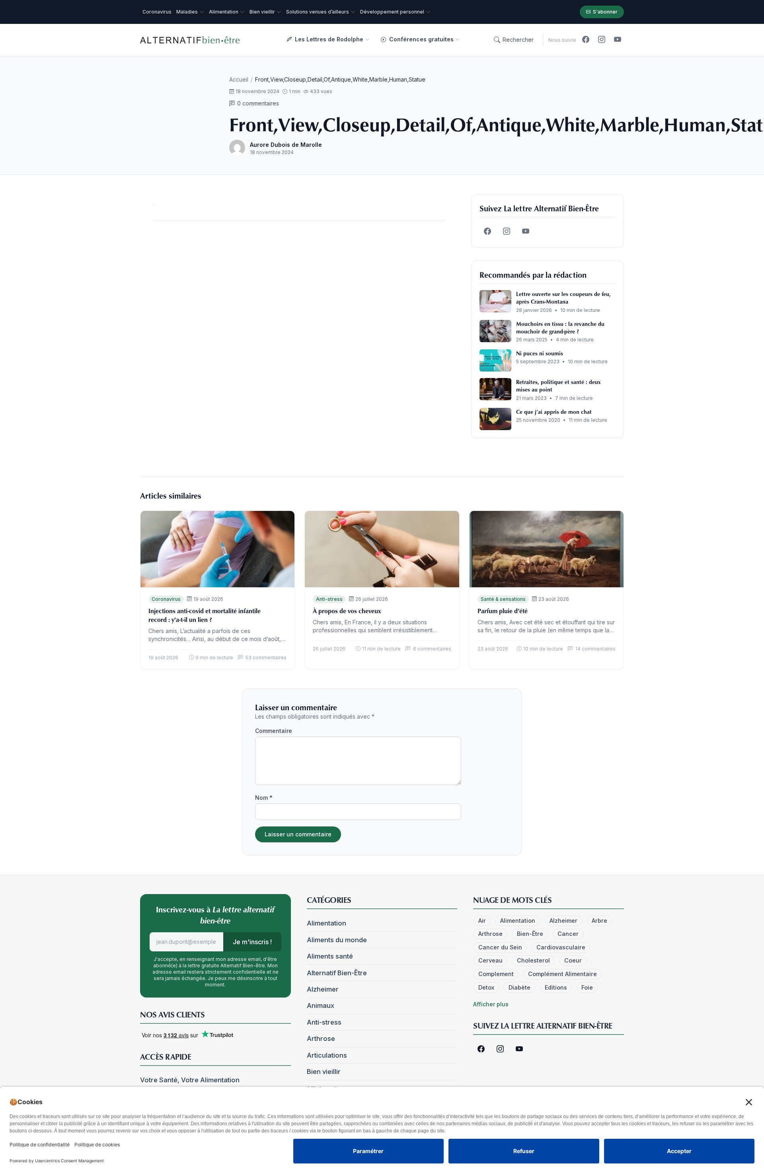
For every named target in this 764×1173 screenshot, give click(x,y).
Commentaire (273, 730)
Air (482, 920)
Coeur (573, 960)
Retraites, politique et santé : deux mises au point (558, 385)
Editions (556, 987)
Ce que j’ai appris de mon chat (554, 411)
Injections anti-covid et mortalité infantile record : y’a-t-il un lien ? (204, 615)
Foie (587, 987)
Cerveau (490, 960)
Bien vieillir (324, 1072)
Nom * (264, 797)
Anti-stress (329, 599)
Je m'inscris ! (252, 942)
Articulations (327, 1055)
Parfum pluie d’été (502, 610)
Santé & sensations (503, 599)
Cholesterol (533, 960)
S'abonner (605, 12)
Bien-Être (530, 933)
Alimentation (326, 923)
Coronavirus (166, 599)
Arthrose (321, 1038)
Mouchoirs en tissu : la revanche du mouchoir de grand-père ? (560, 327)
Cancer (568, 933)
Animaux (320, 1005)
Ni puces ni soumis (539, 353)
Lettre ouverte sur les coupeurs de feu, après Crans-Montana (563, 297)
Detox (486, 987)
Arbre (599, 920)
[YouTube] (617, 39)
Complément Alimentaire (562, 973)
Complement (496, 973)
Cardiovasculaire (560, 947)
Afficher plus (491, 1004)
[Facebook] (585, 39)
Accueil (238, 79)
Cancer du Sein (500, 947)
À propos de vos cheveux (347, 610)
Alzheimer (323, 989)
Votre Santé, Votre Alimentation (190, 1080)
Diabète (519, 987)
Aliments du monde (337, 940)
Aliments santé (330, 956)
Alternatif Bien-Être (337, 973)
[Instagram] (601, 39)
